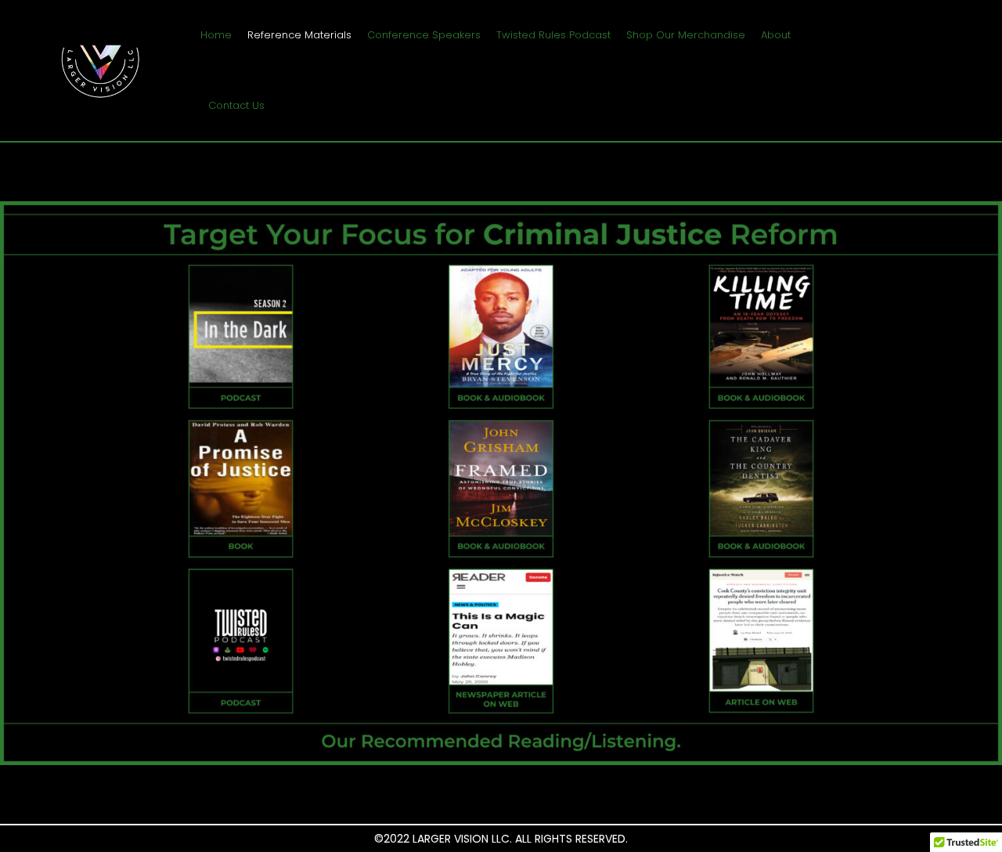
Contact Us (236, 105)
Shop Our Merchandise (685, 34)
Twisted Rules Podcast (553, 34)
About (776, 34)
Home (216, 34)
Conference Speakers (424, 34)
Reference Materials (299, 34)
